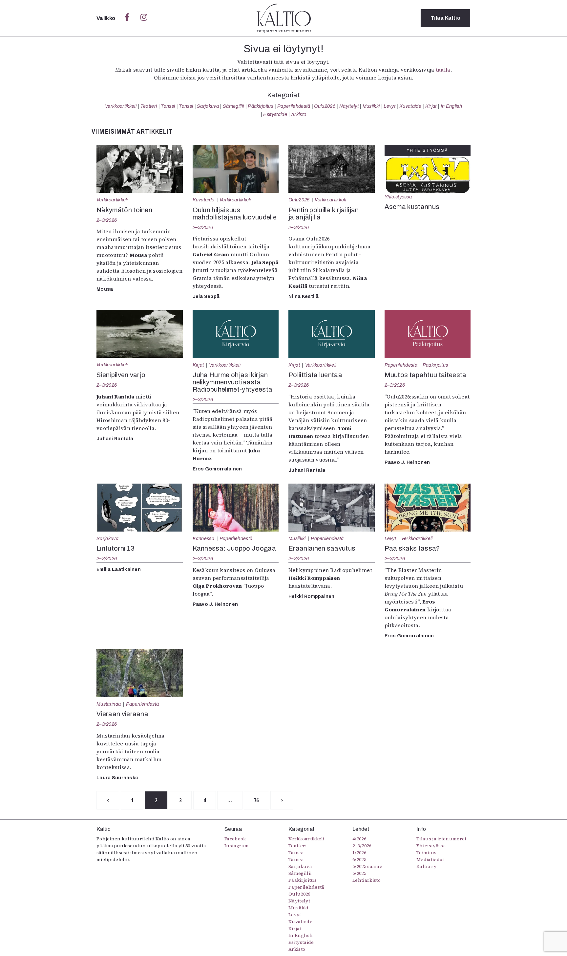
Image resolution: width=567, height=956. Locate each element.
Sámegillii (233, 106)
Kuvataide (410, 106)
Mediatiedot (430, 859)
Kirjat (431, 106)
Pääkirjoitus (260, 106)
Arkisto (298, 114)
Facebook (235, 838)
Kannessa (204, 538)
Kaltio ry (426, 866)
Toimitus (426, 852)
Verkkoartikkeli (120, 106)
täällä (443, 69)
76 (256, 800)
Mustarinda (108, 704)
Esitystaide (275, 114)
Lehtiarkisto (366, 880)
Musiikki (371, 106)
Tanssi (168, 106)
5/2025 (359, 873)
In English (451, 106)
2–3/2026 (106, 220)
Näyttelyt (349, 106)
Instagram (236, 845)
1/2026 (359, 852)
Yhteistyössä (398, 196)
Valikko (106, 18)
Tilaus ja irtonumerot (441, 838)
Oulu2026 (324, 106)
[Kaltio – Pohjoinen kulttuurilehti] (284, 18)
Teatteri (148, 106)
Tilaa (445, 18)
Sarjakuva (208, 106)
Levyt (389, 106)
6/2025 (359, 859)
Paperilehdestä (293, 106)
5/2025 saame (367, 866)
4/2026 (359, 838)
